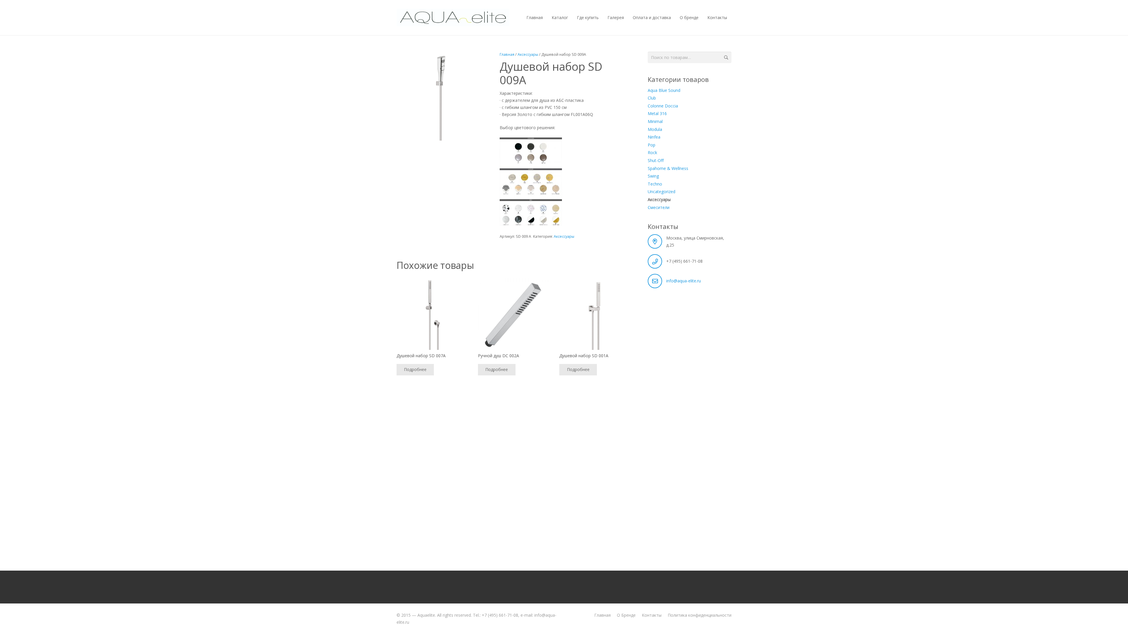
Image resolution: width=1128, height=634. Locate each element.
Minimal (655, 121)
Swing (653, 176)
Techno (655, 184)
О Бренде (626, 615)
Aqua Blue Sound (664, 90)
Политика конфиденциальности (699, 615)
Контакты (652, 615)
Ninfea (654, 137)
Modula (655, 129)
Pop (651, 145)
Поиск (725, 57)
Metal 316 (657, 113)
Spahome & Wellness (668, 168)
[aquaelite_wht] (453, 17)
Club (652, 98)
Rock (652, 152)
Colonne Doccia (663, 106)
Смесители (658, 207)
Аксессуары (528, 54)
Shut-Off (656, 160)
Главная (507, 54)
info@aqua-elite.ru (683, 281)
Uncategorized (661, 191)
